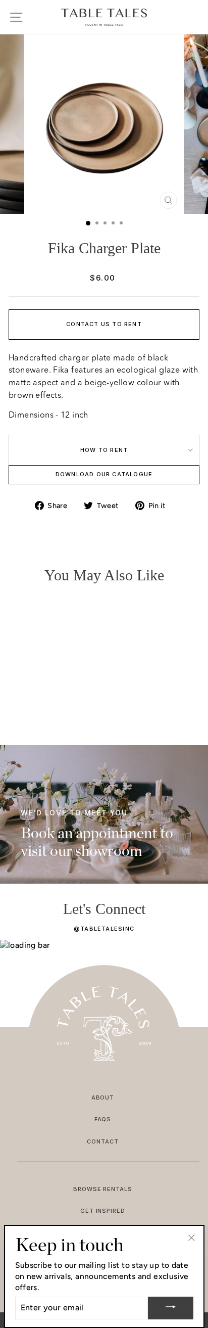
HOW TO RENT (104, 449)
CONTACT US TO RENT (104, 324)
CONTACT (103, 1141)
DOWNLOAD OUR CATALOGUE (104, 474)
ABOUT (103, 1097)
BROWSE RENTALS (103, 1189)
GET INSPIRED (103, 1210)
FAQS (103, 1119)
